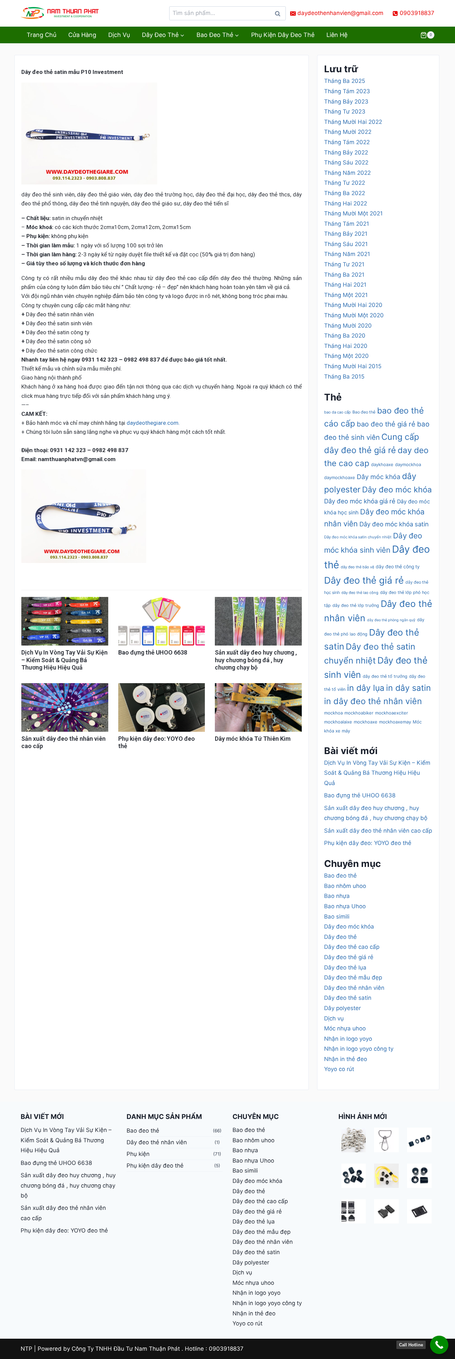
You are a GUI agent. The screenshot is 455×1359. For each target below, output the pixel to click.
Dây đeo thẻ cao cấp (351, 947)
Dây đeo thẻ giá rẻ (364, 580)
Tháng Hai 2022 (345, 203)
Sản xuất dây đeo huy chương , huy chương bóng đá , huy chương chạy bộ (256, 660)
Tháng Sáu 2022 (346, 162)
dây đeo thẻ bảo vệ (357, 567)
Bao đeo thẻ (363, 411)
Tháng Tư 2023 (344, 111)
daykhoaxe (382, 464)
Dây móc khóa (378, 477)
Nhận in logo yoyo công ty (358, 1048)
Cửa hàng (82, 34)
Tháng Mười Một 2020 (354, 315)
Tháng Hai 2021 (345, 284)
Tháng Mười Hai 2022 (353, 122)
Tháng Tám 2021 (346, 223)
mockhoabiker (358, 712)
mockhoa (333, 712)
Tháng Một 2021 (346, 295)
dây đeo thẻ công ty (398, 566)
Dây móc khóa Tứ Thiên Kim (252, 738)
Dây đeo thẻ (340, 937)
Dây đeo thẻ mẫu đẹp (353, 977)
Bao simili (336, 916)
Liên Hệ (336, 34)
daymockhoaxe (339, 477)
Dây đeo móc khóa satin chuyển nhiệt (357, 537)
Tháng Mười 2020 (348, 325)
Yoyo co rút (339, 1069)
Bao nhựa (337, 896)
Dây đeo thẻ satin (347, 997)
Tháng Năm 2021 (347, 254)
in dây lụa (365, 688)
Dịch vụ (119, 34)
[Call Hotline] (439, 1345)
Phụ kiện (138, 1154)
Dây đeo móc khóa (397, 489)
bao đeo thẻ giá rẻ (386, 424)
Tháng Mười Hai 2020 (353, 305)
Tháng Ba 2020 (344, 335)
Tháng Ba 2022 (344, 193)
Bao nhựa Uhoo (345, 906)
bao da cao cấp (337, 412)
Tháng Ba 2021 (344, 274)
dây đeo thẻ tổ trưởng (385, 676)
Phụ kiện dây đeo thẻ (282, 34)
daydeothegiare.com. (153, 422)
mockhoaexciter (391, 712)
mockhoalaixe (338, 721)
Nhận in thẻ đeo (345, 1059)
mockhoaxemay (395, 721)
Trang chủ (41, 34)
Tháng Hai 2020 (345, 346)
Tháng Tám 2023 (347, 91)
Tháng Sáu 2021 (346, 244)
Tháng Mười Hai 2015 (352, 366)
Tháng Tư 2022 (344, 182)
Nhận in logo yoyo (348, 1038)
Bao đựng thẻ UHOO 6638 (152, 652)
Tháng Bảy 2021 (345, 233)
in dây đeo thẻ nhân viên (373, 701)
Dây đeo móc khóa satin (394, 524)
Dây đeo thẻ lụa (345, 967)
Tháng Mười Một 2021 (353, 213)
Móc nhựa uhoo (345, 1028)
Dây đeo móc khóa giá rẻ (359, 501)
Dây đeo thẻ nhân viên (354, 987)
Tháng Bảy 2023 (346, 101)
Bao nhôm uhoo (345, 886)
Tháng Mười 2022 (347, 132)
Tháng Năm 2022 (347, 172)
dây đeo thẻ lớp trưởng (355, 605)
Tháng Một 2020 (346, 356)
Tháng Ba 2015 (344, 376)
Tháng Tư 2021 (344, 264)
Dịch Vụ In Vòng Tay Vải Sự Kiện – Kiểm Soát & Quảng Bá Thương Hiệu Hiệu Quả (64, 660)
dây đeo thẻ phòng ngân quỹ (391, 620)
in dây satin (408, 688)
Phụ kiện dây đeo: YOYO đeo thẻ (367, 843)
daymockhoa (408, 464)
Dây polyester (342, 1008)
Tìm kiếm (279, 15)
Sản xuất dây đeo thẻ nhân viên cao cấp (378, 830)
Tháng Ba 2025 (344, 81)
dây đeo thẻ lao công (359, 592)
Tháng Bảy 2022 (346, 152)
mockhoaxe (365, 721)
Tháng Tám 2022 (347, 142)
